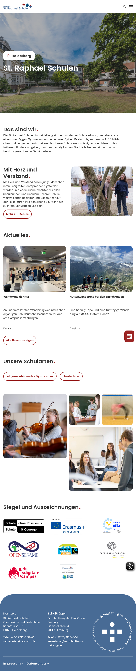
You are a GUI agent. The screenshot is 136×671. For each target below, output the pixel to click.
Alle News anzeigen (20, 340)
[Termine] (129, 335)
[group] (34, 288)
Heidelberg (21, 56)
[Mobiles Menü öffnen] (131, 6)
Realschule (71, 376)
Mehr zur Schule (17, 214)
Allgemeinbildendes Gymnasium (30, 376)
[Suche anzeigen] (124, 6)
